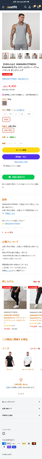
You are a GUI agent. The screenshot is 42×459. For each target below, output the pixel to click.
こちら (9, 270)
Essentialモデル (23, 79)
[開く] (25, 7)
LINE (8, 387)
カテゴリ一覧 (35, 348)
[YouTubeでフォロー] (3, 433)
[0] (38, 7)
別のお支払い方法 (21, 162)
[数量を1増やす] (21, 143)
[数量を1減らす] (9, 143)
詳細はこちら (10, 213)
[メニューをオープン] (3, 7)
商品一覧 (36, 281)
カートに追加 (21, 150)
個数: (4, 143)
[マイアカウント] (30, 7)
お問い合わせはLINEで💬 (21, 2)
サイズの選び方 (19, 110)
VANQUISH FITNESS (9, 79)
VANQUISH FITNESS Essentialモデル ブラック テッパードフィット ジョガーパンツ (15, 319)
